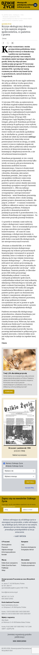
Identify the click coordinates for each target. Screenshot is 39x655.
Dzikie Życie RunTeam (9, 565)
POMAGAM (9, 391)
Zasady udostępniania (28, 563)
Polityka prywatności (28, 565)
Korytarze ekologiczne (28, 547)
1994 (21, 15)
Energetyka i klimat (27, 549)
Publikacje (5, 568)
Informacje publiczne (8, 552)
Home (10, 15)
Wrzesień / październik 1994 (11, 17)
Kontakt (4, 554)
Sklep (3, 570)
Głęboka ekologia (7, 549)
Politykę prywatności (8, 506)
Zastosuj (30, 482)
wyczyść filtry (29, 488)
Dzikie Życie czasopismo (10, 563)
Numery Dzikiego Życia (14, 463)
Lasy (22, 544)
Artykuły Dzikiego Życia (14, 466)
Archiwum (16, 15)
